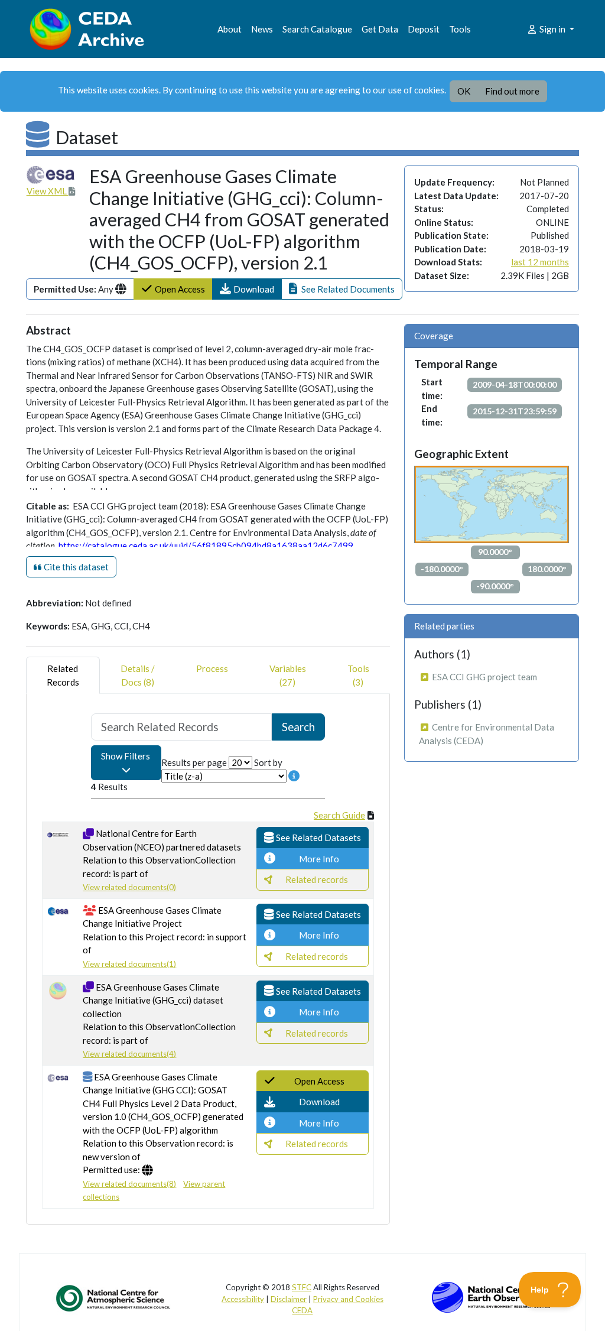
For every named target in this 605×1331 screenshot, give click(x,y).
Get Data (380, 29)
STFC (301, 1287)
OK (463, 91)
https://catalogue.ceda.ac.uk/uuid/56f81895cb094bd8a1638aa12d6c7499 (205, 545)
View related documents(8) (129, 1184)
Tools (460, 29)
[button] (247, 289)
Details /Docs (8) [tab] (138, 675)
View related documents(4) (129, 1054)
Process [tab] (212, 668)
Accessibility (243, 1299)
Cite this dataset (75, 566)
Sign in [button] (552, 29)
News (262, 29)
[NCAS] (114, 1298)
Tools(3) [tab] (358, 675)
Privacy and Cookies (348, 1299)
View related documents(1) (129, 964)
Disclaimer (289, 1299)
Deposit (424, 29)
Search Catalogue (317, 29)
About (229, 29)
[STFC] (491, 1296)
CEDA (302, 1310)
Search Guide (339, 815)
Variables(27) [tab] (287, 675)
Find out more (512, 91)
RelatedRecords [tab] (63, 675)
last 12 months (540, 262)
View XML (48, 191)
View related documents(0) (129, 887)
